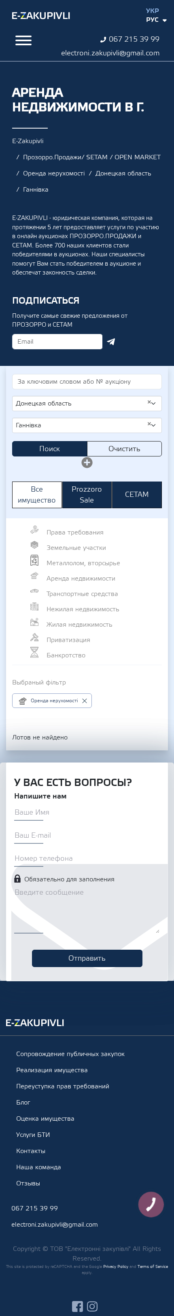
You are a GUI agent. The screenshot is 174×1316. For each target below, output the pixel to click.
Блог (23, 1102)
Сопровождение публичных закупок (70, 1054)
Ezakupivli (41, 15)
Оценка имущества (45, 1119)
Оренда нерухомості (54, 173)
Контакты (30, 1151)
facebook (77, 1306)
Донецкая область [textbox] (84, 403)
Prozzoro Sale (87, 495)
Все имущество (37, 495)
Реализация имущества (52, 1070)
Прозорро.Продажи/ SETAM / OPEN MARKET (92, 157)
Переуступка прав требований (62, 1086)
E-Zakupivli (27, 141)
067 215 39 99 (134, 39)
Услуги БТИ (33, 1135)
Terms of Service (153, 1266)
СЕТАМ (137, 494)
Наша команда (38, 1167)
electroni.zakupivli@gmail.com (110, 53)
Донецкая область (123, 173)
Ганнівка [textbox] (84, 424)
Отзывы (28, 1183)
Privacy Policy (115, 1266)
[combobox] (87, 403)
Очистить (124, 449)
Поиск (49, 449)
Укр (152, 11)
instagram (92, 1306)
